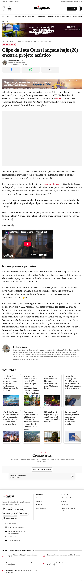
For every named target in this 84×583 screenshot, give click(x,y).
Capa (3, 41)
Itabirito (38, 498)
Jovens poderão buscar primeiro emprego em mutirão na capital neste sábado (72, 418)
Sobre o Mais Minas (67, 498)
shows (58, 98)
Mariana (39, 501)
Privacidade (64, 504)
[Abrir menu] (9, 8)
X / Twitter (22, 359)
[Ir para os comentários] (22, 61)
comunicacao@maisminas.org (16, 62)
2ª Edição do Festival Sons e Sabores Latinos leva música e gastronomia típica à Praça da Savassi (10, 383)
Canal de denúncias (14, 540)
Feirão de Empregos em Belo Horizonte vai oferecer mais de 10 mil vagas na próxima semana (73, 382)
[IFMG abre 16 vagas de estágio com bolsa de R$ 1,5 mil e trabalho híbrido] (52, 436)
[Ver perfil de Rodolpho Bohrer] (6, 349)
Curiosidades (53, 16)
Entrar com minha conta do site (42, 469)
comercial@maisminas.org (16, 531)
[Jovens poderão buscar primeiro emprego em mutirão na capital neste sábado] (73, 436)
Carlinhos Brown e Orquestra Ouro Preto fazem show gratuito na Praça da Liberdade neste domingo (11, 418)
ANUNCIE (72, 8)
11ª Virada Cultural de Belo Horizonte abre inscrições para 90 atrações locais (51, 382)
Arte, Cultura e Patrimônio (24, 16)
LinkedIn (35, 359)
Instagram (16, 359)
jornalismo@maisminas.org (16, 527)
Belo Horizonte (11, 41)
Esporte (65, 16)
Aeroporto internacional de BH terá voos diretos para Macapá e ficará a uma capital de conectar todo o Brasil (31, 420)
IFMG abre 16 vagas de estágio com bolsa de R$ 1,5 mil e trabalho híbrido (51, 417)
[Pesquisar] (4, 8)
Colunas (41, 16)
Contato (63, 501)
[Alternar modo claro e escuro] (80, 8)
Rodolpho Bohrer (14, 60)
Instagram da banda (52, 184)
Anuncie (63, 514)
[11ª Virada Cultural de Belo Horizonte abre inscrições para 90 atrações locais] (52, 400)
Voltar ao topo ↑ (77, 580)
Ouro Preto (39, 504)
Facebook (29, 359)
